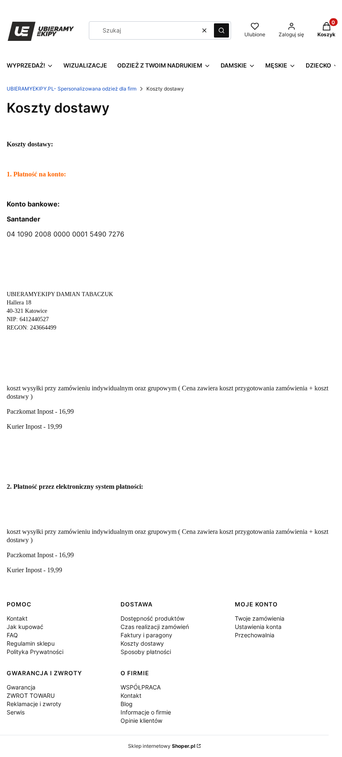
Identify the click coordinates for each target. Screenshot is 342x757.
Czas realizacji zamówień (155, 626)
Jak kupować (25, 626)
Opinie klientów (141, 720)
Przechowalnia (254, 635)
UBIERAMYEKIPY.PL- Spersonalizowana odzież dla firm (71, 89)
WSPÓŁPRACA (141, 687)
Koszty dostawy (142, 643)
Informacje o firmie (146, 712)
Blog (127, 703)
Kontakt (17, 618)
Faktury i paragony (146, 635)
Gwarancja (21, 687)
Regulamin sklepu (31, 643)
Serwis (16, 712)
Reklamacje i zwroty (34, 703)
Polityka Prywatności (35, 651)
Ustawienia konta (258, 626)
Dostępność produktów (152, 618)
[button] (221, 30)
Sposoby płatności (146, 651)
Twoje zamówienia (259, 618)
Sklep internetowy (161, 746)
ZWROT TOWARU (31, 695)
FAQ (12, 635)
